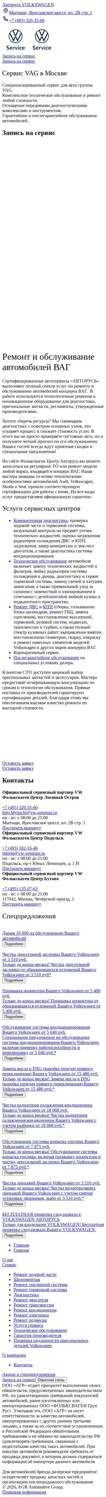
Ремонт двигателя (31, 1299)
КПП (48, 606)
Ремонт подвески (30, 1320)
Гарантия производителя (37, 1335)
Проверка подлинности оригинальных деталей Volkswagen (51, 1343)
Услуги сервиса (28, 1325)
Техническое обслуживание (40, 561)
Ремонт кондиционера (35, 1310)
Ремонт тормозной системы (40, 1289)
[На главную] (28, 51)
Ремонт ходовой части (35, 1274)
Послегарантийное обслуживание (46, 657)
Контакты (23, 1364)
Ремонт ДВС (26, 606)
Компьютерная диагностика (41, 520)
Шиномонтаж (27, 1279)
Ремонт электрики (31, 1315)
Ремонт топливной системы (41, 1284)
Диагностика (26, 1294)
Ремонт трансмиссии (34, 1305)
